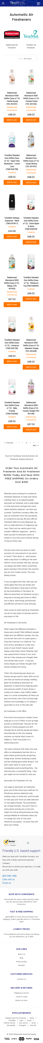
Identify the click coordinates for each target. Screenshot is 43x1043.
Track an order (21, 997)
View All (33, 1025)
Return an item (21, 1000)
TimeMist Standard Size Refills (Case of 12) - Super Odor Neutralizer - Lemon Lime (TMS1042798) (12, 162)
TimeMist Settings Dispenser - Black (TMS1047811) (11, 221)
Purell (29, 1020)
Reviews (21, 965)
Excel (34, 1023)
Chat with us (8, 879)
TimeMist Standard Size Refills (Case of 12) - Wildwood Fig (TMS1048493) (31, 281)
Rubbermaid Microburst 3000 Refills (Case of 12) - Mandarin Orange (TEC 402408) (31, 345)
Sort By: (21, 59)
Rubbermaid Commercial (16, 1018)
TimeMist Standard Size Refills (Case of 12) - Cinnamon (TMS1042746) (12, 344)
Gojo (21, 1020)
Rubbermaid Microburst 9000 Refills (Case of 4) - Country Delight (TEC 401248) (31, 408)
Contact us (21, 979)
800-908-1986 (9, 876)
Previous (9, 442)
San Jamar (23, 1023)
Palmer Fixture (9, 1023)
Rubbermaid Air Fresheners (12, 46)
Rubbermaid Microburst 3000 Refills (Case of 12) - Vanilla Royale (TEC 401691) (12, 98)
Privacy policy (21, 961)
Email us (6, 882)
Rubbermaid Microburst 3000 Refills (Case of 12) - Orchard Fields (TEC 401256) (31, 98)
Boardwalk (11, 1025)
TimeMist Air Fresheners (31, 46)
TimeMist (12, 1020)
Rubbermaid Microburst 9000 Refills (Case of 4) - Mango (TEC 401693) (12, 283)
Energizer (22, 1025)
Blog (21, 958)
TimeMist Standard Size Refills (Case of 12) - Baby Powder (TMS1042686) (12, 408)
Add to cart (12, 120)
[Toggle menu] (3, 3)
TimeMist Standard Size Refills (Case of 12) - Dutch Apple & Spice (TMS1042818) (31, 223)
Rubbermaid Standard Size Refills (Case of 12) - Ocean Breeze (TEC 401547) (31, 161)
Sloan (32, 1018)
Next (35, 445)
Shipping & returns (21, 993)
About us (21, 954)
